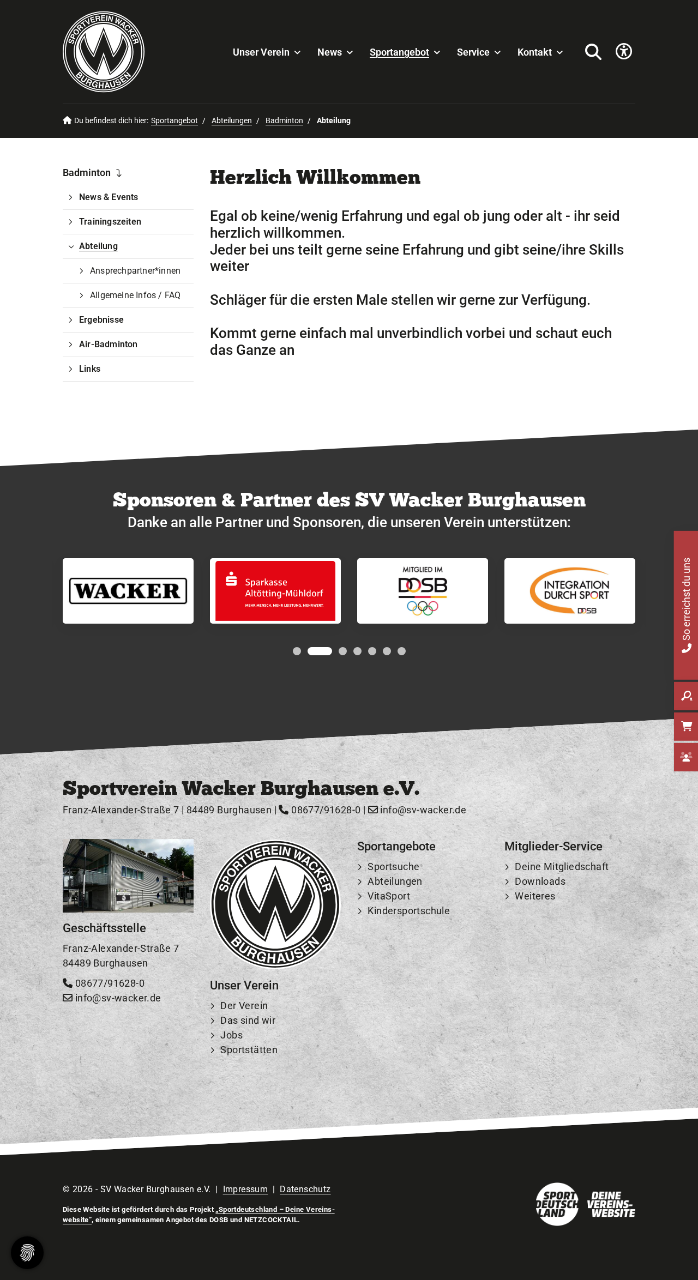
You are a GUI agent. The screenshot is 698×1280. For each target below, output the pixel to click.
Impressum (245, 1189)
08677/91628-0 (324, 810)
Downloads (540, 881)
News (329, 52)
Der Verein (244, 1005)
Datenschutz (305, 1189)
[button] (297, 651)
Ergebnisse (101, 320)
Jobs (231, 1035)
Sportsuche (393, 866)
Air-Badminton (108, 344)
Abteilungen (232, 120)
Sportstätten (249, 1049)
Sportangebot (399, 52)
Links (89, 369)
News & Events (109, 197)
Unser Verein (261, 52)
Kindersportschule (409, 910)
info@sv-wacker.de (422, 810)
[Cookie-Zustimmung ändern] (27, 1252)
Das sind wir (247, 1020)
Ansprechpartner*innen (135, 270)
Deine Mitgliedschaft (562, 866)
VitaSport (389, 896)
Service (473, 52)
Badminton (284, 120)
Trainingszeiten (110, 221)
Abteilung (98, 246)
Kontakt (535, 52)
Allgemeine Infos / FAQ (135, 295)
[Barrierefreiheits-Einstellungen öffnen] (623, 52)
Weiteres (535, 896)
